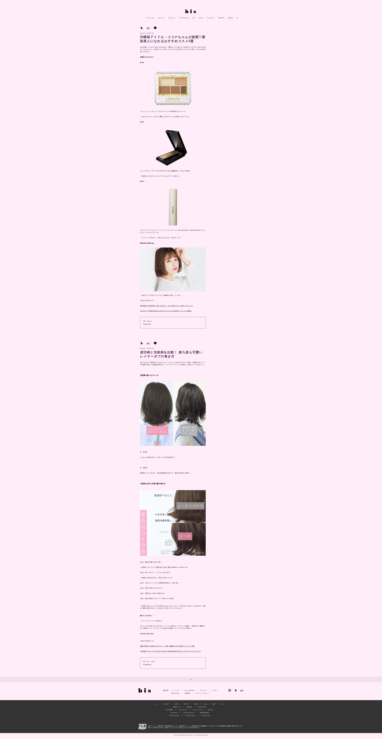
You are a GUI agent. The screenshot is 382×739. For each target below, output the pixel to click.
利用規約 (187, 693)
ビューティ (161, 18)
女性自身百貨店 (204, 712)
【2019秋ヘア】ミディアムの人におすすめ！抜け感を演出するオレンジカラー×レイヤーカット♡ (170, 651)
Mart (205, 704)
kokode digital (190, 715)
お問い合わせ (175, 693)
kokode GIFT (205, 715)
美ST (214, 704)
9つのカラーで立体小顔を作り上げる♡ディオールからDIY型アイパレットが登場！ (166, 311)
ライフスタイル (184, 18)
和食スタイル (177, 707)
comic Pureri (182, 710)
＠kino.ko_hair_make (146, 633)
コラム (201, 18)
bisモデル (221, 18)
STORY (186, 704)
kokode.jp (174, 712)
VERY (176, 704)
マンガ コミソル (197, 710)
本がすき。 (211, 710)
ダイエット (172, 18)
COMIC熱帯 (169, 710)
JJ (157, 704)
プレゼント (203, 690)
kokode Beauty (188, 712)
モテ (193, 18)
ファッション (150, 18)
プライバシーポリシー (203, 693)
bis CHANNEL (190, 690)
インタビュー (211, 18)
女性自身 (189, 707)
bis (222, 704)
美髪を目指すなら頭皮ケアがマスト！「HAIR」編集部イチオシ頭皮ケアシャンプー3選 (167, 646)
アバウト (215, 690)
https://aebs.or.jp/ (193, 727)
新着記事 (166, 690)
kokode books (174, 715)
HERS (196, 704)
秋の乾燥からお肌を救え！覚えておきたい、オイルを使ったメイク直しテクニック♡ (166, 306)
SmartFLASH (202, 707)
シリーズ (176, 690)
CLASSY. (166, 704)
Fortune (230, 18)
